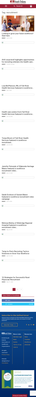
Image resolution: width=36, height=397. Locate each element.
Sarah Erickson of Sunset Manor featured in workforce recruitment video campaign (18, 197)
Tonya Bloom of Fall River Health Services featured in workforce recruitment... (15, 140)
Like (32, 300)
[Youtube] (33, 325)
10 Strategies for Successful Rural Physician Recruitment (16, 278)
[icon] (31, 6)
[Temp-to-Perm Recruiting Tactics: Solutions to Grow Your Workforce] (18, 241)
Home (3, 10)
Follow (31, 304)
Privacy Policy (5, 354)
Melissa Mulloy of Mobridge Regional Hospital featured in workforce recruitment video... (17, 225)
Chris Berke (5, 363)
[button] (17, 6)
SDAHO (3, 38)
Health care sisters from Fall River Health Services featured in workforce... (18, 113)
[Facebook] (26, 325)
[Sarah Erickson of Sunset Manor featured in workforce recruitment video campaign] (18, 185)
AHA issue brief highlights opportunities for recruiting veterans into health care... (18, 61)
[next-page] (21, 289)
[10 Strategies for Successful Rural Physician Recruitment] (18, 267)
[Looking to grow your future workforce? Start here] (18, 23)
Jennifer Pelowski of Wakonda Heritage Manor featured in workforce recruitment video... (18, 168)
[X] (31, 325)
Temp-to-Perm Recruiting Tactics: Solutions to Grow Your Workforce (15, 252)
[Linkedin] (29, 325)
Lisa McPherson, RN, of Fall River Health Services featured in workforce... (18, 87)
